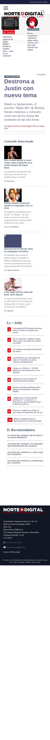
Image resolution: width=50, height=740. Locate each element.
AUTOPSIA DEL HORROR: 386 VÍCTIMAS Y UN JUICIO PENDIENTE (25, 436)
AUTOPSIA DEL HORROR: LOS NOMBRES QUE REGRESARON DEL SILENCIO (25, 445)
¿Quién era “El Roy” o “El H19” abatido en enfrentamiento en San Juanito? (26, 370)
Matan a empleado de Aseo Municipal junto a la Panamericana (27, 420)
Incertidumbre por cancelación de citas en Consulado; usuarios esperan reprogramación (26, 360)
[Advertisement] (19, 486)
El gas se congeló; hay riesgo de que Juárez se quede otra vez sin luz (27, 411)
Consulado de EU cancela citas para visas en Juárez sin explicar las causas (27, 330)
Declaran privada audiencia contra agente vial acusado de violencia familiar (26, 389)
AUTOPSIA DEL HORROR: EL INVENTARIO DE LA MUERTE (25, 462)
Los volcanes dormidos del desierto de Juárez (27, 350)
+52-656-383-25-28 (13, 542)
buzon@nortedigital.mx (16, 547)
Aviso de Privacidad (11, 552)
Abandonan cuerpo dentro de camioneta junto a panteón (25, 380)
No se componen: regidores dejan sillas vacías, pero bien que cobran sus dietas (27, 341)
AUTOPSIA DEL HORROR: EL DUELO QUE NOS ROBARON (25, 453)
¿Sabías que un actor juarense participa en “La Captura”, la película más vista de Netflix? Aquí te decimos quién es (27, 401)
